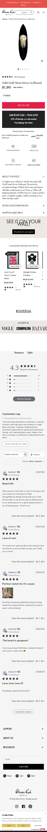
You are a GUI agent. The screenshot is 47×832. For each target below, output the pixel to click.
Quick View (15, 266)
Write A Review (24, 399)
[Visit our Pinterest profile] (30, 806)
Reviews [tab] (19, 352)
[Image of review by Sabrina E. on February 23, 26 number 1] (7, 593)
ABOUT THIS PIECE (10, 176)
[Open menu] (43, 12)
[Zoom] (41, 61)
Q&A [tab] (30, 352)
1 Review (18, 288)
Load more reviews (23, 712)
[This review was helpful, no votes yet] (37, 516)
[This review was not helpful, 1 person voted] (42, 618)
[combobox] (25, 12)
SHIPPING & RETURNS (12, 212)
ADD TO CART (23, 105)
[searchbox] (12, 454)
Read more (25, 505)
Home (4, 19)
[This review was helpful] (37, 661)
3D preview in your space (23, 232)
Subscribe (23, 766)
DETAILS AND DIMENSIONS (15, 205)
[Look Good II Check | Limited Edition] (13, 260)
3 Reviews (37, 285)
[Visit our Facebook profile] (23, 806)
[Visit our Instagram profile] (17, 806)
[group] (23, 42)
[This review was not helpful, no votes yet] (42, 516)
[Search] (31, 12)
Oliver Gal (18, 799)
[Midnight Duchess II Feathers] (32, 260)
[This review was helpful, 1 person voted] (37, 618)
